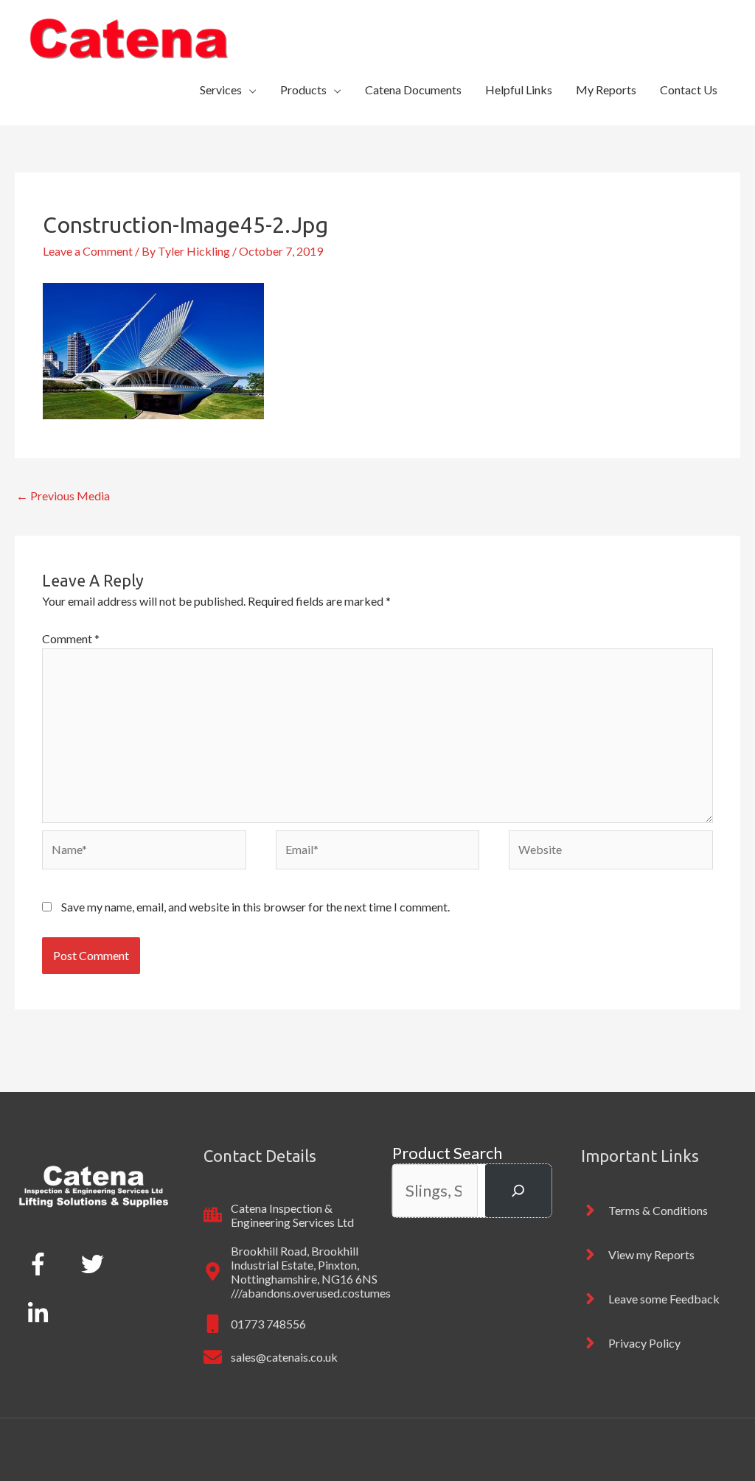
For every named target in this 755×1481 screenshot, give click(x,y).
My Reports (606, 90)
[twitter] (95, 1263)
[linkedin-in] (41, 1313)
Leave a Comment (88, 251)
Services (221, 90)
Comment (71, 638)
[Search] (518, 1190)
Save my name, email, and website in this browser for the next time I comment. (255, 907)
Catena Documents (413, 90)
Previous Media (63, 496)
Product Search (447, 1153)
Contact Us (688, 90)
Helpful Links (518, 90)
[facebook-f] (41, 1263)
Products (303, 90)
